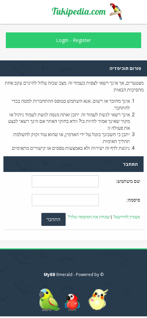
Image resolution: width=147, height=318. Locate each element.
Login (62, 40)
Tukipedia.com (79, 11)
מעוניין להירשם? (126, 216)
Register (82, 40)
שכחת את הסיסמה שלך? (89, 216)
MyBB (49, 274)
